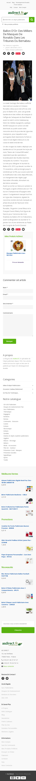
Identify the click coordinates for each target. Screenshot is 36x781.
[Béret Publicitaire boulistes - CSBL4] (29, 501)
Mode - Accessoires (10, 445)
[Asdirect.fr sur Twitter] (7, 678)
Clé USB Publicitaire (10, 404)
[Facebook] (8, 53)
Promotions (7, 519)
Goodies (6, 433)
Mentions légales (8, 732)
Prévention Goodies (10, 453)
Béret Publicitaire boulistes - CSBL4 (14, 495)
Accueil (9, 2)
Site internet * (8, 304)
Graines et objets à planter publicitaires (16, 436)
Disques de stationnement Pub (14, 407)
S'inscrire (18, 630)
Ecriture (6, 426)
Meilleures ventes (10, 473)
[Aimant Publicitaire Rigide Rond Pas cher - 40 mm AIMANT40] (29, 489)
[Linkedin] (12, 53)
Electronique (8, 429)
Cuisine (6, 424)
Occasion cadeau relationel (12, 389)
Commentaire (8, 313)
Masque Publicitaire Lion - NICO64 (16, 254)
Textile (6, 460)
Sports (6, 457)
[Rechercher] (31, 19)
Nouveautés (7, 567)
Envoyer (9, 341)
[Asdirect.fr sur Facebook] (3, 678)
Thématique (7, 412)
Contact (16, 7)
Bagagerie (7, 414)
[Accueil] (18, 13)
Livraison (5, 759)
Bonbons (6, 417)
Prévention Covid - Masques (13, 450)
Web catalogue (7, 711)
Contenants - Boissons (11, 421)
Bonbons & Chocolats (9, 694)
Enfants (6, 431)
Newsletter (5, 718)
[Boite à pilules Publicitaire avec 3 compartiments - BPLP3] (29, 596)
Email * (5, 294)
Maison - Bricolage (10, 441)
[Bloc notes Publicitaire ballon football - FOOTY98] (29, 582)
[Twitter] (4, 53)
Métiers (6, 443)
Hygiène (6, 438)
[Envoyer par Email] (23, 53)
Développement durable (22, 2)
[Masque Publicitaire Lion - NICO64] (18, 246)
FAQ (11, 7)
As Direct (10, 774)
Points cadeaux (18, 4)
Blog (13, 2)
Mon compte (22, 7)
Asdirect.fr (16, 359)
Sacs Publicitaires (9, 409)
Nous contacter (8, 666)
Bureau (6, 419)
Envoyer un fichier (8, 752)
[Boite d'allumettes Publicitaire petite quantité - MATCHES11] (29, 513)
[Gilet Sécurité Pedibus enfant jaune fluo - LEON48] (29, 549)
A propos (5, 708)
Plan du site (6, 725)
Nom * (5, 287)
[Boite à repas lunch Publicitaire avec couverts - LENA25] (29, 611)
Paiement (5, 755)
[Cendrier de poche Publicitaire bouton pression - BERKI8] (29, 534)
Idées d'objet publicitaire (14, 50)
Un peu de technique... (11, 393)
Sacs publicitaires (7, 688)
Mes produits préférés (11, 24)
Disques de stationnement (11, 691)
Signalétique (7, 455)
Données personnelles (9, 728)
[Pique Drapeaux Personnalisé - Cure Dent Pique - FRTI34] (29, 561)
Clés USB (5, 698)
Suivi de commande (8, 745)
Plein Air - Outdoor (10, 448)
